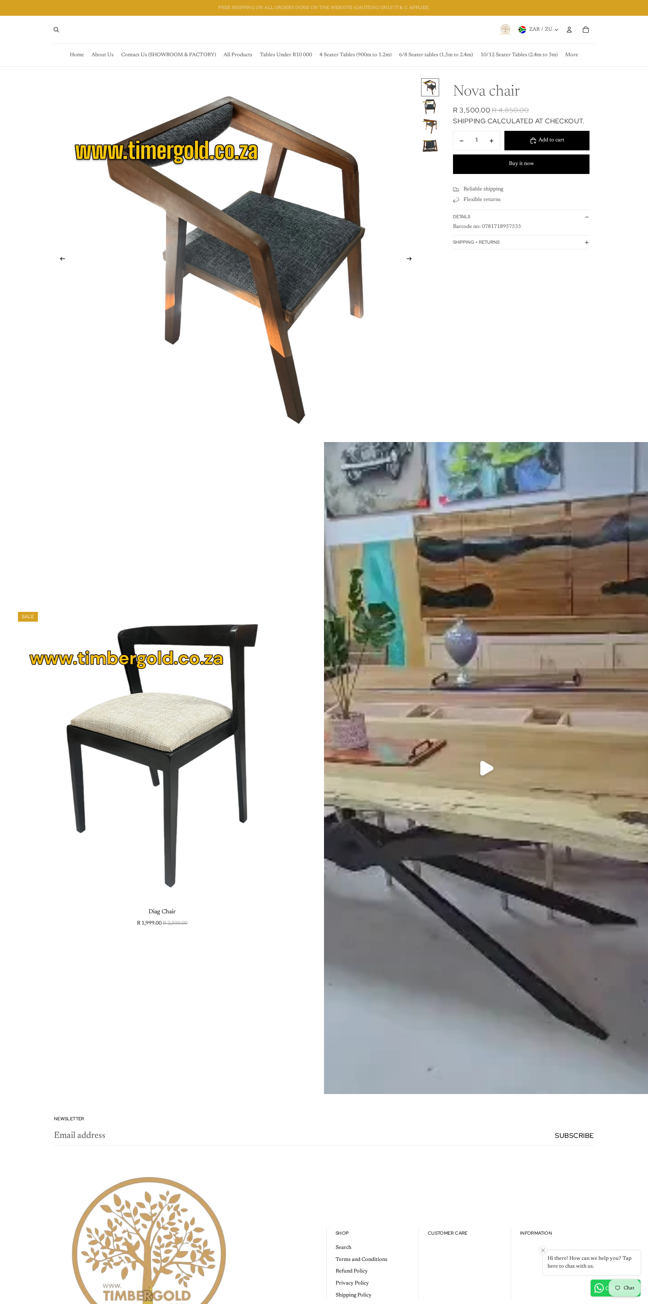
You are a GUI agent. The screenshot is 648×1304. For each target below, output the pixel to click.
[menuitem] (77, 55)
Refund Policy (352, 1271)
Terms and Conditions (361, 1259)
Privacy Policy (352, 1283)
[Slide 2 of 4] (430, 107)
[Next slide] (411, 260)
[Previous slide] (60, 260)
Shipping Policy (354, 1295)
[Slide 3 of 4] (430, 126)
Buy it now (521, 164)
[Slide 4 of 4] (430, 146)
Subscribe (574, 1135)
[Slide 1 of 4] (430, 87)
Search (343, 1247)
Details (461, 217)
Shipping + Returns (476, 242)
